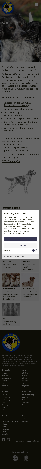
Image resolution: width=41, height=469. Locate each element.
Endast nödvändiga (20, 245)
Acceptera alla (20, 239)
